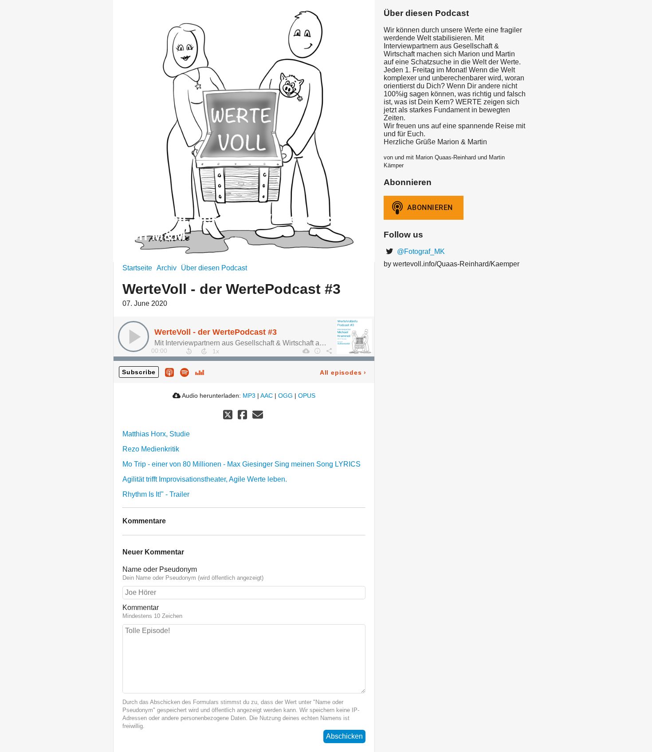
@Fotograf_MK (420, 251)
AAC (266, 395)
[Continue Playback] (133, 336)
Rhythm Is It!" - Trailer (155, 494)
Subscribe (139, 372)
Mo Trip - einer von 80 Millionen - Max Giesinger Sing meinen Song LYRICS (241, 464)
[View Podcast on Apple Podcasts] (169, 372)
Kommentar (140, 607)
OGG (285, 395)
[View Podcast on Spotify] (184, 372)
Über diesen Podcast (214, 268)
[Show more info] (317, 351)
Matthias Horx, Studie (156, 434)
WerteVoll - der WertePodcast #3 (215, 332)
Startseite (137, 268)
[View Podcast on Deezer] (199, 372)
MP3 (249, 395)
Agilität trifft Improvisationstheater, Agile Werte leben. (204, 479)
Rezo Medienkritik (150, 449)
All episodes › (343, 372)
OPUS (306, 395)
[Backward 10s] (189, 351)
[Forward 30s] (204, 351)
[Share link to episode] (328, 351)
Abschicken (344, 736)
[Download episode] (305, 351)
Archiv (167, 268)
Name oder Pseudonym (159, 569)
